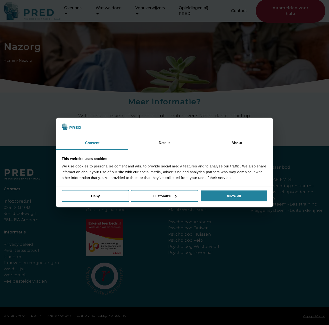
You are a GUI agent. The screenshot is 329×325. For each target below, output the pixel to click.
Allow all (234, 196)
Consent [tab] (92, 143)
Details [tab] (165, 143)
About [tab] (236, 143)
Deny (95, 196)
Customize (162, 196)
